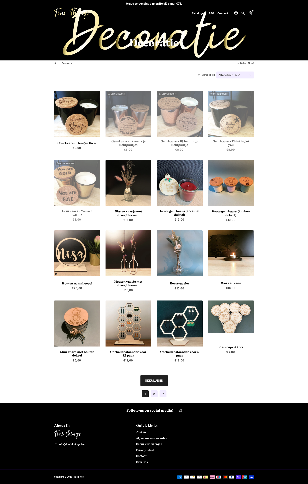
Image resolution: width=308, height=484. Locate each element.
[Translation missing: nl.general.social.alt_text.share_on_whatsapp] (252, 63)
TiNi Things (78, 476)
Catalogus (199, 13)
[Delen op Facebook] (249, 63)
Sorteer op (206, 74)
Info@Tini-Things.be (69, 444)
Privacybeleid (145, 450)
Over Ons (142, 462)
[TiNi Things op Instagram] (180, 410)
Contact (222, 13)
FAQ (211, 13)
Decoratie (67, 63)
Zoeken (141, 432)
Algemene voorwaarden (151, 438)
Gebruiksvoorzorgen (149, 444)
